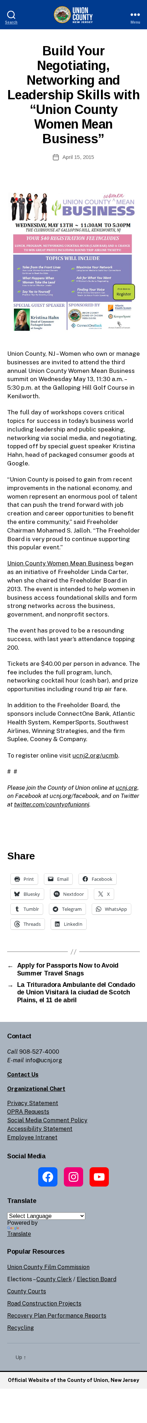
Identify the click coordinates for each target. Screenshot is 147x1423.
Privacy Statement (32, 1103)
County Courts (26, 1291)
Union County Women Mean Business (60, 563)
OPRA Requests (28, 1111)
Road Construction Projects (44, 1303)
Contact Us (23, 1074)
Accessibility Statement (39, 1128)
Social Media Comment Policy (47, 1120)
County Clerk (54, 1279)
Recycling (20, 1327)
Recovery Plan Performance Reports (56, 1315)
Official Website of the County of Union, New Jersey (73, 1380)
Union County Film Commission (48, 1267)
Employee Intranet (32, 1137)
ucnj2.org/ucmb (95, 755)
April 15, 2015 (78, 157)
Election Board (96, 1279)
